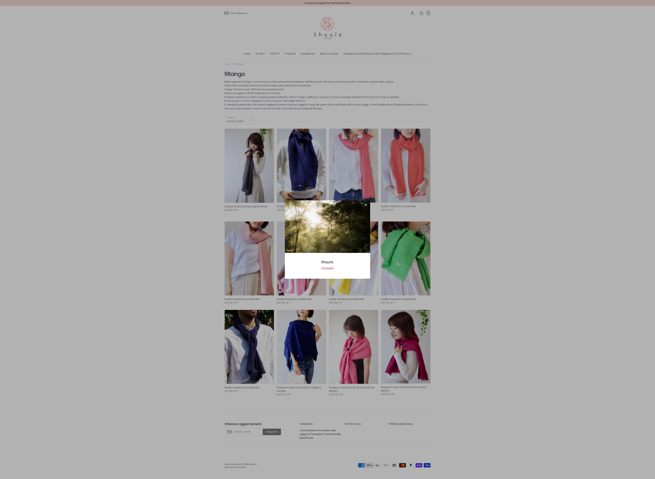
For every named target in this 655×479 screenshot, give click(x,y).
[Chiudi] (366, 204)
